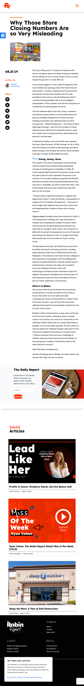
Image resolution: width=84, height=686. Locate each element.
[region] (28, 669)
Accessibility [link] (51, 649)
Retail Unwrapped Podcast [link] (17, 646)
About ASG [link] (50, 632)
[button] (15, 99)
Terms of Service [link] (52, 652)
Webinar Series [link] (12, 649)
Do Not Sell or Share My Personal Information (24, 677)
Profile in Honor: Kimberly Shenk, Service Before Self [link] (40, 486)
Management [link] (16, 17)
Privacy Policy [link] (51, 646)
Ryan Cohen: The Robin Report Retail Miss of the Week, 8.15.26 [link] (41, 548)
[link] (3, 35)
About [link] (48, 627)
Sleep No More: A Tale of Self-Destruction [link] (33, 608)
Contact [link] (49, 629)
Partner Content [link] (13, 652)
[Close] (51, 658)
